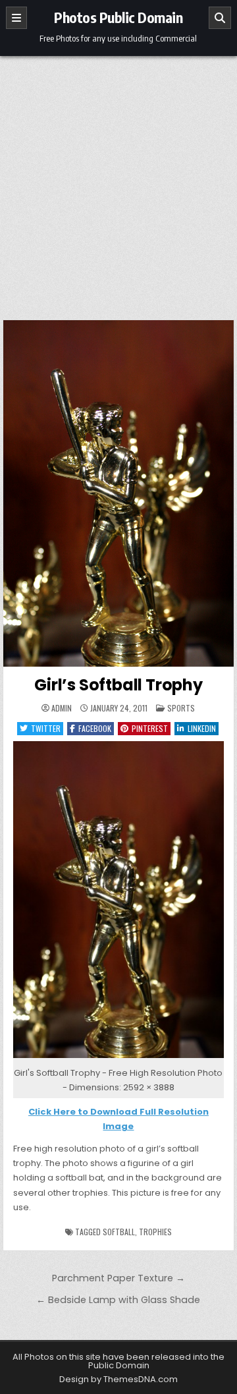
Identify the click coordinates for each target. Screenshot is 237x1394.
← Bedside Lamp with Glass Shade (118, 1299)
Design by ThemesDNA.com (118, 1379)
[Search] (220, 18)
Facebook (94, 728)
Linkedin (202, 728)
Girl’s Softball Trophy (118, 685)
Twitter (46, 728)
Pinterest (150, 728)
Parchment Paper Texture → (118, 1278)
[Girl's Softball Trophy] (118, 1058)
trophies (155, 1231)
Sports (181, 707)
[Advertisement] (118, 181)
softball (119, 1231)
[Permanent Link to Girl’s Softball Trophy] (118, 493)
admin (61, 708)
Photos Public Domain (118, 17)
